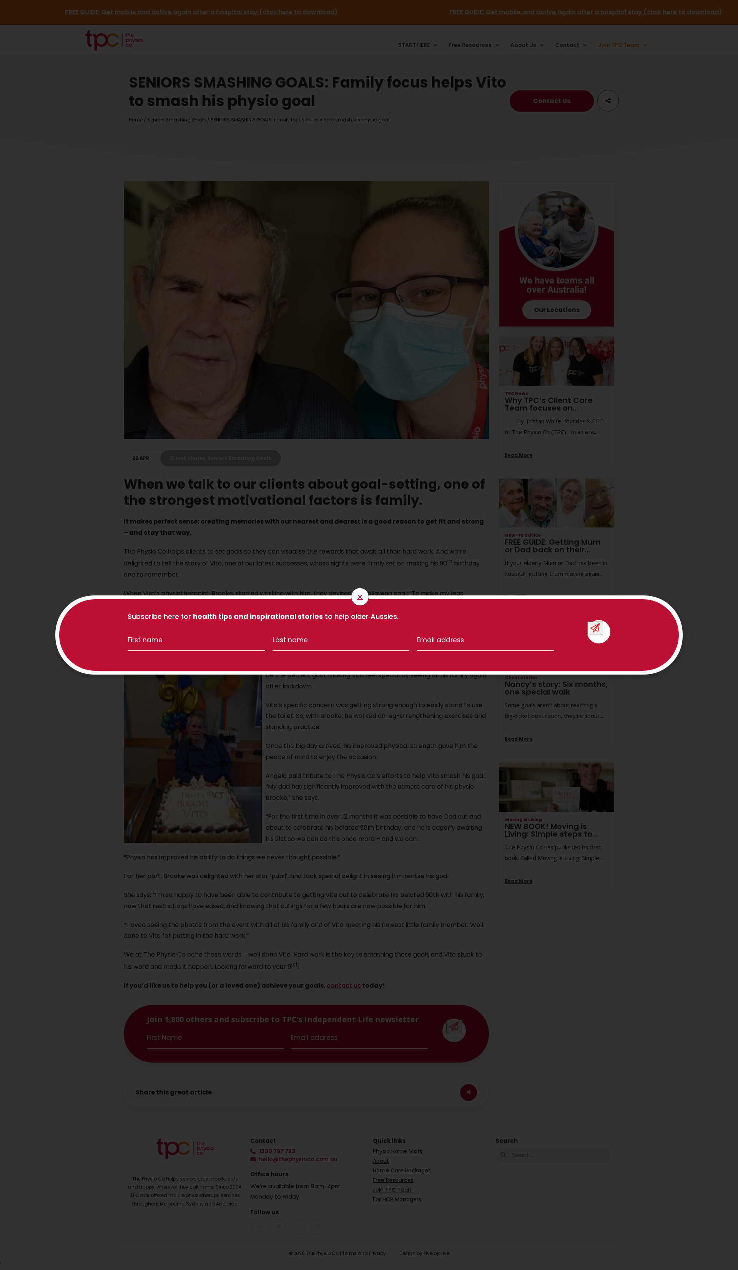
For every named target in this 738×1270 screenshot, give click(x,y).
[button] (360, 597)
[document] (369, 635)
